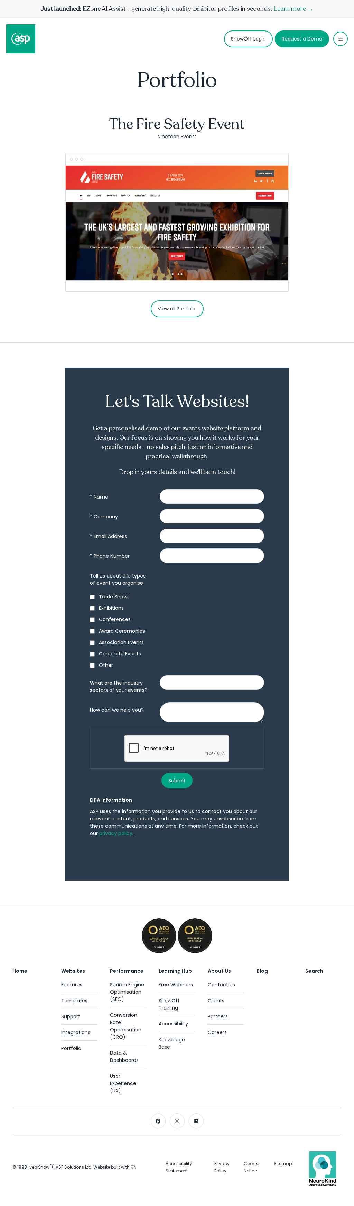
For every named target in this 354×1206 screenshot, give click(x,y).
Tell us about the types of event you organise (118, 579)
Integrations (75, 1032)
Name (99, 496)
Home (19, 971)
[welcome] (20, 38)
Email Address (108, 536)
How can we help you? (117, 709)
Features (71, 984)
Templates (74, 1000)
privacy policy (115, 833)
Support (70, 1016)
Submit (177, 780)
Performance (126, 971)
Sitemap (283, 1164)
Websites (73, 971)
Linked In (196, 1120)
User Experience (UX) (123, 1083)
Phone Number (110, 556)
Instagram (177, 1120)
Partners (218, 1016)
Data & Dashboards (124, 1056)
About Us (219, 971)
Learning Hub (175, 971)
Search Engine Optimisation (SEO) (127, 992)
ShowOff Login (248, 38)
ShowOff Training (169, 1004)
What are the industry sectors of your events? (118, 686)
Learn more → (293, 9)
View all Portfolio (177, 308)
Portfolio (71, 1048)
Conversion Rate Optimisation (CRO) (125, 1026)
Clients (216, 1000)
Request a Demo (302, 38)
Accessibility (173, 1023)
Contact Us (221, 984)
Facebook (158, 1120)
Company (104, 516)
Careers (217, 1032)
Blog (262, 971)
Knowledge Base (172, 1043)
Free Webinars (176, 984)
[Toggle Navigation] (340, 39)
